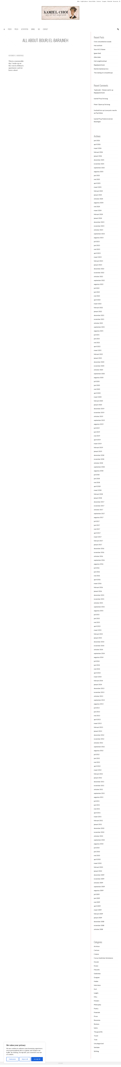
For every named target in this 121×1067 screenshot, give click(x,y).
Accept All (37, 1059)
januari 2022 (98, 311)
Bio (39, 29)
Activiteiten (24, 29)
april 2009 (97, 906)
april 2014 (97, 673)
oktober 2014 (98, 649)
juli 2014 (96, 661)
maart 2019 (97, 443)
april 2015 (97, 626)
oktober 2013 (98, 696)
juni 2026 (97, 140)
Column (96, 954)
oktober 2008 (98, 929)
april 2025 (97, 183)
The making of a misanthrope (103, 73)
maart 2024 (97, 210)
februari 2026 (98, 152)
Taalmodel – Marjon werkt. (102, 90)
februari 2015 (98, 634)
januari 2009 (98, 917)
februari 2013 (98, 727)
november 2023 (99, 226)
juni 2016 (97, 572)
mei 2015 (97, 622)
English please (84, 1)
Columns (98, 1)
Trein (95, 1039)
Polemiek (109, 1)
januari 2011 (98, 824)
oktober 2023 (98, 230)
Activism (97, 946)
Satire (96, 1028)
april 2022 (97, 300)
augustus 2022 (98, 284)
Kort (95, 989)
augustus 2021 (98, 331)
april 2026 (97, 144)
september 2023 (99, 234)
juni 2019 (97, 432)
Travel (96, 1036)
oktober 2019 (98, 416)
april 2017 (97, 533)
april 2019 (97, 440)
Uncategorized (99, 1043)
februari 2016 (98, 587)
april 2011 (97, 813)
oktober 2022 (98, 276)
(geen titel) (97, 53)
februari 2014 (98, 680)
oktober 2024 (98, 199)
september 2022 (99, 280)
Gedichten (97, 973)
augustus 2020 (98, 377)
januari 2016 (98, 591)
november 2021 (99, 319)
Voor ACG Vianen (99, 49)
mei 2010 (97, 855)
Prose (96, 1016)
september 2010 (99, 840)
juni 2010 (97, 851)
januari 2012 (98, 778)
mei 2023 (97, 249)
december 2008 (99, 921)
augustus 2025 (98, 171)
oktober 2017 (98, 509)
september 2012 (99, 747)
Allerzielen (97, 57)
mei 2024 (97, 206)
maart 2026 (97, 148)
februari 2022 (98, 307)
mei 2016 (97, 576)
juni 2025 (97, 175)
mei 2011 (97, 809)
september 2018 (99, 467)
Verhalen (97, 1047)
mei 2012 (97, 762)
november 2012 (99, 739)
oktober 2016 (98, 556)
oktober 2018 (98, 463)
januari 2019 (98, 451)
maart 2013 (97, 723)
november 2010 (99, 832)
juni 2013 (97, 712)
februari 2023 (98, 261)
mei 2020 (97, 389)
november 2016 (99, 552)
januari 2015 (98, 638)
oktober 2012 (98, 743)
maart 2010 (97, 863)
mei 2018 (97, 482)
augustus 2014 (98, 657)
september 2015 (99, 607)
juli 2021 (96, 335)
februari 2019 (98, 447)
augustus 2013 (98, 704)
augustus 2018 (98, 471)
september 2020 (99, 373)
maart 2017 (97, 537)
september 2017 (99, 513)
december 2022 (99, 269)
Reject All (25, 1059)
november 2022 (99, 272)
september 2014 (99, 653)
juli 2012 (96, 754)
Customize (12, 1059)
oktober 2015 (98, 603)
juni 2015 (97, 618)
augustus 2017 (98, 517)
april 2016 (97, 579)
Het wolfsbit (98, 45)
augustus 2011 (98, 797)
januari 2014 (98, 684)
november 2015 (99, 599)
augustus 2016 (98, 564)
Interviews (97, 985)
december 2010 (99, 828)
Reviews (96, 1024)
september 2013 (99, 700)
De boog (105, 98)
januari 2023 (98, 265)
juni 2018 (97, 478)
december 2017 (99, 502)
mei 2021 (97, 342)
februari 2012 (98, 774)
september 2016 (99, 560)
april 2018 (97, 486)
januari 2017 (98, 544)
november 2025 (99, 164)
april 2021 (97, 346)
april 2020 (97, 393)
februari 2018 (98, 494)
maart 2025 (97, 187)
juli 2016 (96, 568)
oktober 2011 (98, 789)
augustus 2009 (98, 890)
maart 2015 (97, 630)
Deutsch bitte (92, 1)
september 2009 (99, 886)
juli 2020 (96, 381)
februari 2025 (98, 191)
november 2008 (99, 925)
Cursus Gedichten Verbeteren (103, 958)
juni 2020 (97, 385)
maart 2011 (97, 816)
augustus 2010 (98, 844)
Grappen (104, 1)
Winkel (33, 29)
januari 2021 (98, 358)
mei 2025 (97, 179)
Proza (16, 29)
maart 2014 (97, 677)
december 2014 (99, 642)
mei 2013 (97, 715)
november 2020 (99, 366)
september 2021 (99, 327)
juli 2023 (96, 241)
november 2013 (99, 692)
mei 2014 (97, 669)
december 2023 (99, 222)
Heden (96, 981)
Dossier (96, 962)
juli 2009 (96, 894)
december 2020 (99, 362)
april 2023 (97, 253)
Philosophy (97, 1004)
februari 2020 (98, 401)
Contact (45, 29)
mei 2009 (97, 902)
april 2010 (97, 859)
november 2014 (99, 645)
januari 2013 (98, 731)
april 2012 (97, 766)
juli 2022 (96, 288)
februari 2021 (98, 354)
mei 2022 (97, 296)
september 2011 (99, 793)
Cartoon (96, 950)
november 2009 (99, 879)
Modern (96, 1001)
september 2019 (99, 420)
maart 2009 (97, 910)
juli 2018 (96, 474)
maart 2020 (97, 397)
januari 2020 (98, 405)
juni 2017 (97, 525)
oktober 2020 (98, 370)
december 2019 (99, 408)
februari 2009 (98, 914)
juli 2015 (96, 614)
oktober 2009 (98, 883)
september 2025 (99, 168)
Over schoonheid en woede (102, 41)
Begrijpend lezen (99, 65)
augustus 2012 (98, 750)
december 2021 (99, 315)
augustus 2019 (98, 424)
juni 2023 (97, 245)
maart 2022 (97, 304)
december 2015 (99, 595)
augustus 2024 (98, 202)
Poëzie (10, 29)
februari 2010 (98, 867)
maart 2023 (97, 257)
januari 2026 (98, 156)
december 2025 (99, 160)
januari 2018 (98, 498)
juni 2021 (97, 338)
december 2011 (99, 781)
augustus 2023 (98, 237)
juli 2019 (96, 428)
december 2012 (99, 735)
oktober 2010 (98, 836)
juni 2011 (97, 805)
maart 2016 (97, 583)
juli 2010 (96, 848)
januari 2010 (98, 871)
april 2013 (97, 719)
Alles (78, 1)
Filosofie (97, 970)
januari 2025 (98, 195)
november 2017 (99, 506)
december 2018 (99, 455)
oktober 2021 (98, 323)
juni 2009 (97, 898)
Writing (96, 1051)
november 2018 (99, 459)
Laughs (96, 993)
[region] (24, 1052)
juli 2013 (96, 708)
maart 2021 (97, 350)
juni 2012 (97, 758)
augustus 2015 (98, 611)
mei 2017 (97, 529)
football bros (98, 110)
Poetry (96, 1008)
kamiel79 (97, 98)
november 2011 (99, 785)
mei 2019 (97, 436)
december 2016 (99, 548)
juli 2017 (96, 521)
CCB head (60, 1063)
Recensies (115, 1)
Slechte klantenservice (101, 69)
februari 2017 (98, 541)
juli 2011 (96, 801)
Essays (96, 966)
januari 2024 (98, 218)
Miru (95, 997)
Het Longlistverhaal (100, 61)
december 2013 (99, 688)
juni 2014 (97, 665)
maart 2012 (97, 770)
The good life (98, 1032)
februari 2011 (98, 820)
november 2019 (99, 412)
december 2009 (99, 875)
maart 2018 (97, 490)
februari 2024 (98, 214)
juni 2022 (97, 292)
